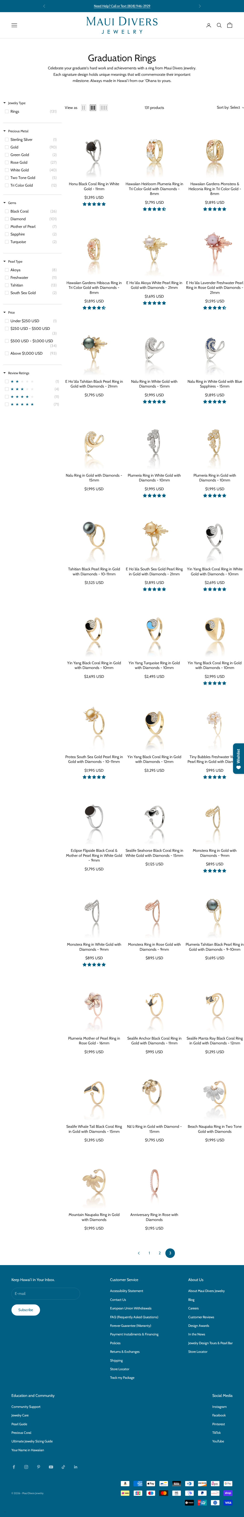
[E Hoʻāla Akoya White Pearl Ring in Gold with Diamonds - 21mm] (154, 247)
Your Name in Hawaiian (27, 1450)
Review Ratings (18, 373)
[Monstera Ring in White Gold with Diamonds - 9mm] (94, 909)
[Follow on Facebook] (13, 1467)
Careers (193, 1308)
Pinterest (218, 1424)
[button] (94, 204)
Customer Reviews (201, 1317)
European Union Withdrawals (131, 1308)
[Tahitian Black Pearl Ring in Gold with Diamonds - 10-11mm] (94, 534)
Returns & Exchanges (125, 1351)
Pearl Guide (19, 1424)
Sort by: (228, 107)
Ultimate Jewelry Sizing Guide (32, 1441)
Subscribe (25, 1310)
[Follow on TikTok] (63, 1467)
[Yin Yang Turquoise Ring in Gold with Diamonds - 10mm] (154, 627)
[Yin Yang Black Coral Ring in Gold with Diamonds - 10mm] (94, 627)
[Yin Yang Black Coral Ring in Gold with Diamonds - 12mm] (154, 721)
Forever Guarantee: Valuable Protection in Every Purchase (122, 6)
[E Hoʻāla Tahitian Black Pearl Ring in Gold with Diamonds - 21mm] (94, 346)
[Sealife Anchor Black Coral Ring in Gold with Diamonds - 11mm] (154, 1003)
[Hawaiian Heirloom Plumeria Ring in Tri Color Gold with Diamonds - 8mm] (154, 148)
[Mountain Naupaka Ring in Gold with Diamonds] (94, 1179)
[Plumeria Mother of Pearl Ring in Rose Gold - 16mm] (94, 1003)
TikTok (216, 1432)
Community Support (26, 1407)
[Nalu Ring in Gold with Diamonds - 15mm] (94, 440)
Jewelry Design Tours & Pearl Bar (210, 1343)
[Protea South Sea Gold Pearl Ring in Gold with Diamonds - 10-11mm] (94, 721)
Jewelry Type (16, 103)
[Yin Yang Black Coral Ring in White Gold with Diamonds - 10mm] (215, 534)
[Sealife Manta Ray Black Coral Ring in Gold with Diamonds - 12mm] (215, 1003)
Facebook (219, 1415)
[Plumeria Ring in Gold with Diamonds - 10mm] (215, 440)
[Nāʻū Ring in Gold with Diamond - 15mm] (154, 1091)
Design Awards (198, 1325)
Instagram (219, 1407)
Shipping (116, 1360)
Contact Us (118, 1299)
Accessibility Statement (126, 1291)
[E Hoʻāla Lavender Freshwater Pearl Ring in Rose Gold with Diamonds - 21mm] (215, 247)
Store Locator (119, 1369)
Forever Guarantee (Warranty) (130, 1325)
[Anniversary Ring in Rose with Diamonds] (154, 1179)
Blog (191, 1299)
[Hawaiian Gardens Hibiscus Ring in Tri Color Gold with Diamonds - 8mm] (94, 247)
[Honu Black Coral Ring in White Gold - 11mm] (94, 148)
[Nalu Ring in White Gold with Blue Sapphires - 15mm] (215, 346)
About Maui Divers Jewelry (206, 1291)
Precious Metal (18, 131)
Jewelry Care (20, 1415)
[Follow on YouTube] (51, 1467)
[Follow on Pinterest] (38, 1467)
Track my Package (122, 1377)
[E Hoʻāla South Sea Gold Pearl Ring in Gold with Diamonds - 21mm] (154, 534)
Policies (115, 1343)
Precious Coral (21, 1432)
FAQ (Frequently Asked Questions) (134, 1317)
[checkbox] (32, 111)
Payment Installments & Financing (134, 1334)
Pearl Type (15, 261)
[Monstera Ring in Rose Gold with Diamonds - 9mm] (154, 909)
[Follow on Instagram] (26, 1467)
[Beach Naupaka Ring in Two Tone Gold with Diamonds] (215, 1091)
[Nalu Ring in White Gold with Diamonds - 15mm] (154, 346)
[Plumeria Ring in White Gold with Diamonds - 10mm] (154, 440)
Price (11, 312)
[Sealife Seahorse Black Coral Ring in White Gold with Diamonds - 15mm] (154, 815)
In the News (196, 1334)
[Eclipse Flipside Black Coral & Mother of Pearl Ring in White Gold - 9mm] (94, 815)
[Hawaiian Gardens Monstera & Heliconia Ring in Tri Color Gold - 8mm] (215, 148)
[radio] (83, 108)
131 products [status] (154, 107)
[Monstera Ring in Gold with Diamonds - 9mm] (215, 815)
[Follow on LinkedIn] (75, 1467)
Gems (12, 203)
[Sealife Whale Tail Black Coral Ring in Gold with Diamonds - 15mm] (94, 1091)
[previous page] (138, 1253)
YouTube (218, 1441)
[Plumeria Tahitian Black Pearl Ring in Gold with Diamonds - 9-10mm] (215, 909)
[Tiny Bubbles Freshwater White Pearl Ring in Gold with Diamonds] (215, 721)
